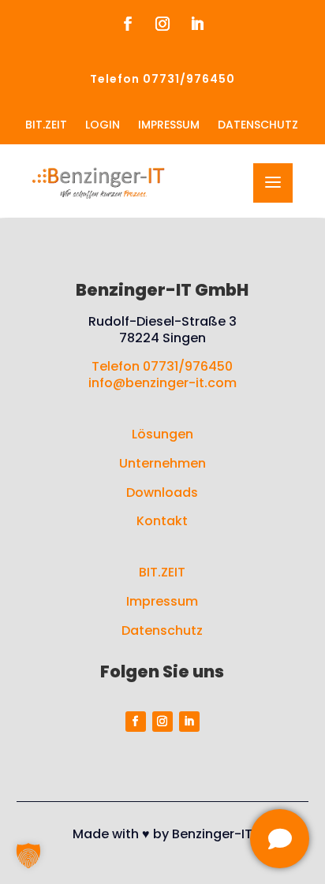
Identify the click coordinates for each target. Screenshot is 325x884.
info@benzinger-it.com (162, 383)
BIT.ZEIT (162, 572)
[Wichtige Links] (279, 838)
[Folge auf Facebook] (128, 23)
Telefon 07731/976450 (162, 366)
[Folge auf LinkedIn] (197, 23)
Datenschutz (162, 630)
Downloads (162, 492)
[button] (28, 855)
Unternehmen (162, 463)
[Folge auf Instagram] (162, 23)
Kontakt (162, 521)
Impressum (162, 601)
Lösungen (162, 434)
